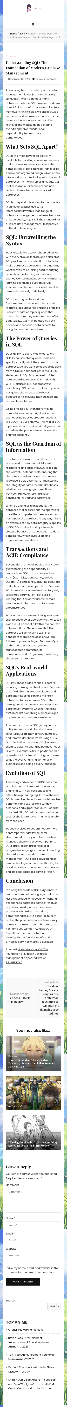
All (9, 1102)
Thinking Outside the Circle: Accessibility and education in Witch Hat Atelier (32, 1144)
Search (10, 1300)
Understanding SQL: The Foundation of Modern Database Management (27, 954)
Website (11, 1249)
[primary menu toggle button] (33, 24)
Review (11, 56)
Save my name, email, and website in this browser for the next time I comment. (33, 1270)
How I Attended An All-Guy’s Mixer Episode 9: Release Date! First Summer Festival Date (31, 1063)
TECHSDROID (14, 962)
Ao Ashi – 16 (15, 1106)
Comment (12, 1185)
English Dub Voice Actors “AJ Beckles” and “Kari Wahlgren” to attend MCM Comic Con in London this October (32, 1384)
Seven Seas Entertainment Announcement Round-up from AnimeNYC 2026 (28, 1342)
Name (10, 1218)
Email (10, 1233)
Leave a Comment (47, 79)
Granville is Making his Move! (26, 1330)
